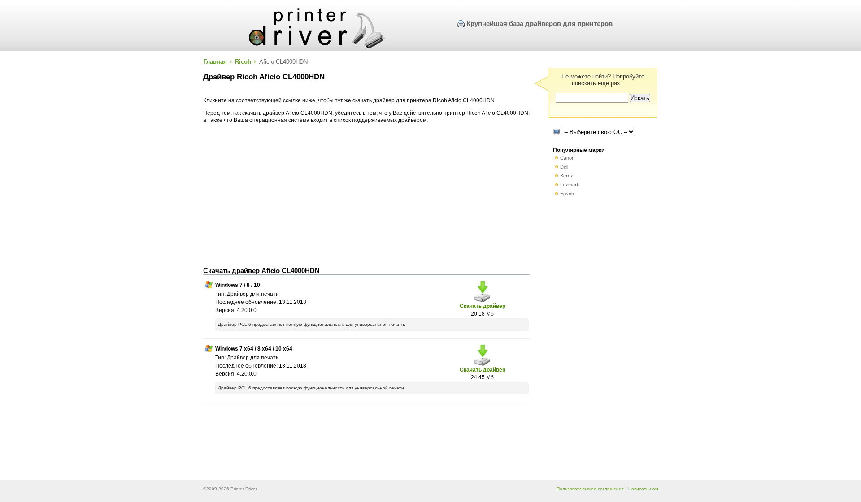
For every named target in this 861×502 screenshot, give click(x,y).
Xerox (566, 175)
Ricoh (243, 61)
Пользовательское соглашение (590, 488)
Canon (567, 157)
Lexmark (569, 184)
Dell (564, 166)
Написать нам (643, 488)
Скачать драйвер (482, 306)
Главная (215, 61)
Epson (567, 193)
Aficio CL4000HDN (283, 61)
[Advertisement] (366, 195)
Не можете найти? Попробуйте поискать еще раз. (602, 80)
